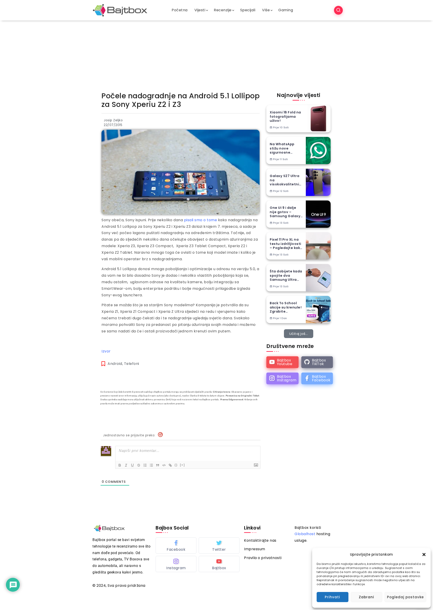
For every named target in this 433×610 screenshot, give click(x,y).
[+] (182, 465)
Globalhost (305, 533)
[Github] (317, 362)
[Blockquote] (157, 465)
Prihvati (332, 597)
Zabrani (366, 597)
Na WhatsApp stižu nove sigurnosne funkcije (282, 148)
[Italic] (126, 465)
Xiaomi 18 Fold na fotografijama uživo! (285, 116)
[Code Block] (164, 465)
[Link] (170, 465)
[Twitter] (219, 545)
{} (176, 465)
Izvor (106, 351)
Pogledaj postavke (405, 597)
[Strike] (139, 465)
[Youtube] (282, 362)
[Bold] (120, 465)
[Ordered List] (145, 465)
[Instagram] (282, 378)
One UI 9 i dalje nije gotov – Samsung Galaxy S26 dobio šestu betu (285, 212)
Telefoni (131, 363)
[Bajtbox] (120, 10)
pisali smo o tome (200, 220)
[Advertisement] (216, 54)
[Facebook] (317, 378)
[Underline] (132, 465)
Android (115, 363)
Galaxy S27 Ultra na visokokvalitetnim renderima (286, 180)
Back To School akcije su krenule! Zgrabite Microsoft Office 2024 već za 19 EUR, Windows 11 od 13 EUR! (286, 307)
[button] (424, 554)
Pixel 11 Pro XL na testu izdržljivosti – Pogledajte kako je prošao (286, 243)
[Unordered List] (151, 465)
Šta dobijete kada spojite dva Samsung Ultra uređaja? (286, 275)
